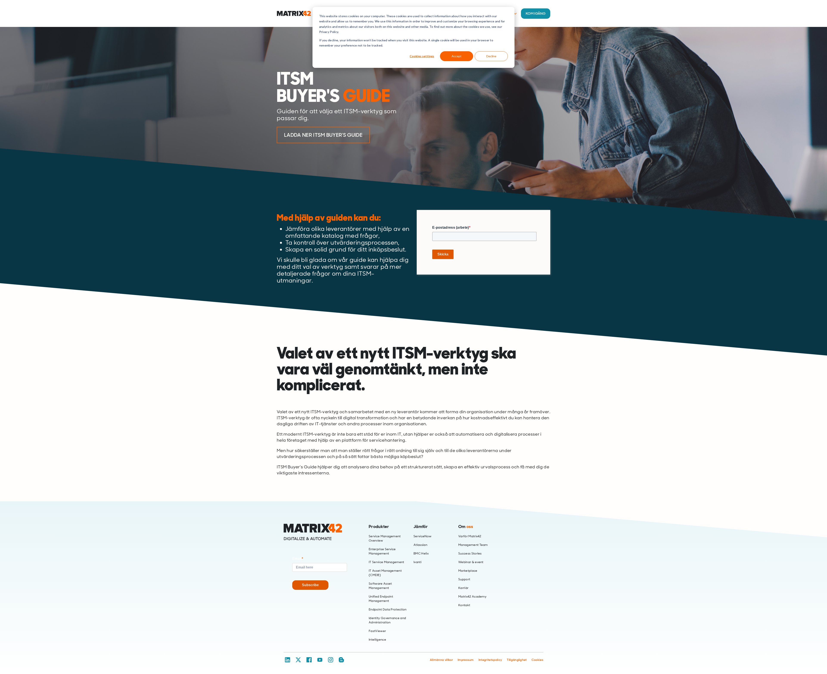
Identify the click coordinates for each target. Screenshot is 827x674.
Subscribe (310, 585)
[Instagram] (330, 660)
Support (464, 579)
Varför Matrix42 (469, 536)
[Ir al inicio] (294, 13)
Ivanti (417, 562)
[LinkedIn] (287, 660)
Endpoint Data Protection (388, 609)
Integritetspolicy (490, 660)
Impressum (466, 660)
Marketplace (467, 571)
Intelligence (377, 639)
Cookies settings (422, 56)
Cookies (537, 660)
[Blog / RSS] (341, 660)
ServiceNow (422, 536)
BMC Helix (421, 553)
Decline (491, 56)
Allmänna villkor (441, 660)
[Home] (320, 532)
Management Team (473, 545)
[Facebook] (309, 660)
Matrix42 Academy (472, 596)
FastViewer (377, 631)
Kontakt (464, 605)
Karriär (463, 588)
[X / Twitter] (298, 660)
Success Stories (470, 553)
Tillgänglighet (517, 660)
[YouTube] (320, 660)
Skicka (442, 254)
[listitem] (347, 96)
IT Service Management (386, 562)
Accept (457, 56)
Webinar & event (470, 562)
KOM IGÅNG (536, 13)
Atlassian (420, 545)
